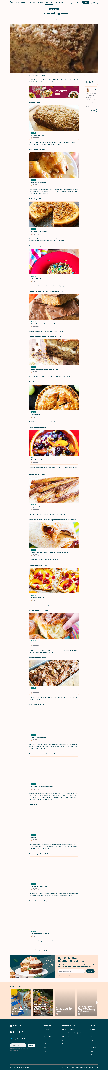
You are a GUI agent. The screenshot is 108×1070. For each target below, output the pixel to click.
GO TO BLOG (92, 110)
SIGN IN (95, 2)
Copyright (95, 1067)
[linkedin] (22, 1032)
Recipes (46, 1029)
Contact (92, 1040)
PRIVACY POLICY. (14, 1050)
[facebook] (19, 1032)
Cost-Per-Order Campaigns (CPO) (71, 1033)
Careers (92, 1033)
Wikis (45, 1044)
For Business (59, 2)
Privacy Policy (93, 1047)
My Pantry (40, 2)
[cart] (77, 2)
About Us (92, 1029)
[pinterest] (14, 1032)
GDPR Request (66, 1067)
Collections (47, 1036)
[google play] (15, 1038)
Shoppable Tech (65, 1040)
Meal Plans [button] (32, 2)
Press (91, 1036)
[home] (14, 2)
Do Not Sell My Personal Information (81, 1067)
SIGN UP (86, 2)
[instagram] (17, 1032)
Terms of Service (94, 1044)
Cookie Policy (93, 1051)
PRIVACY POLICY (81, 976)
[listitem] (20, 1002)
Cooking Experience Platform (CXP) (71, 1029)
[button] (87, 82)
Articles (46, 1033)
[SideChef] (16, 1027)
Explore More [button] (49, 2)
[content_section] (54, 92)
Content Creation (66, 1036)
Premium (46, 1051)
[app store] (26, 1038)
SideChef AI (64, 1044)
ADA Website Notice (95, 1055)
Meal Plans (47, 1040)
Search (46, 1047)
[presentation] (97, 1002)
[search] (72, 2)
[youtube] (11, 1032)
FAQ (91, 1058)
